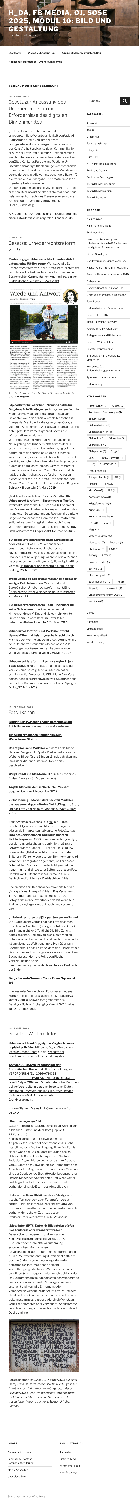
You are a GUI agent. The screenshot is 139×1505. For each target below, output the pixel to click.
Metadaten (97, 542)
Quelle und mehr (19, 1312)
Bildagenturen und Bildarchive (104, 335)
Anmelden (92, 621)
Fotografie (92, 150)
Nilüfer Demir (65, 926)
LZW (107, 522)
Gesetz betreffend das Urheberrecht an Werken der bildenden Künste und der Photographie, (43, 1130)
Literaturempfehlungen (100, 348)
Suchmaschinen (96, 232)
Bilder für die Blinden (35, 756)
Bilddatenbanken (100, 431)
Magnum (95, 529)
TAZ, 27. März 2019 (55, 622)
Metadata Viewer (100, 535)
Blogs (115, 451)
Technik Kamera (96, 197)
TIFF (119, 581)
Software (96, 568)
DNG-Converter (113, 457)
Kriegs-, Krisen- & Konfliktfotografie (107, 267)
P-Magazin (23, 396)
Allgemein (92, 123)
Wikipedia (61, 1217)
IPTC (109, 483)
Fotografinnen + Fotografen (102, 328)
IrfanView (96, 490)
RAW (106, 555)
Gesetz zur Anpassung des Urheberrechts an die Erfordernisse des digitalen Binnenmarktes (107, 243)
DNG (93, 457)
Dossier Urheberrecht (23, 1052)
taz (51, 822)
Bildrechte (117, 438)
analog (90, 129)
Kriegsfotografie (100, 503)
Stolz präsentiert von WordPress (26, 1496)
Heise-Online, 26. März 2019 (52, 652)
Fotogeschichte (99, 477)
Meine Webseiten (18, 1469)
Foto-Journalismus (97, 143)
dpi (92, 464)
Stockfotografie (99, 575)
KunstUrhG (97, 509)
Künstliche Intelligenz (99, 225)
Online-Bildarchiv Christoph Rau (81, 52)
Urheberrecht (112, 588)
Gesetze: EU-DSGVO (98, 315)
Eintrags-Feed (95, 628)
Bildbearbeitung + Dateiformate (105, 308)
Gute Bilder (93, 156)
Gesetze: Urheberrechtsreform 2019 (108, 274)
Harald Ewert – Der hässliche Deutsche (34, 874)
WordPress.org (95, 642)
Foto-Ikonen (21, 712)
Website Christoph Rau (41, 52)
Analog (117, 405)
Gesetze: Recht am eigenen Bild (105, 287)
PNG (113, 548)
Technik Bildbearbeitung (101, 183)
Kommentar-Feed (97, 635)
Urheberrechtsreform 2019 (106, 594)
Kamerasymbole (100, 496)
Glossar (94, 483)
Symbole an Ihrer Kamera (101, 377)
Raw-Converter (99, 562)
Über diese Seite (17, 1476)
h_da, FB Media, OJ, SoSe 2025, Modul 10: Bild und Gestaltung (60, 21)
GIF (118, 477)
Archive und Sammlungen (105, 412)
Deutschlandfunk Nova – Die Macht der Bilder (39, 878)
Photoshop (97, 548)
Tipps (93, 588)
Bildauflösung (94, 384)
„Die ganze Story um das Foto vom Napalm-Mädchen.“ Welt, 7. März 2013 (44, 809)
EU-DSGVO (108, 464)
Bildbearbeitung (99, 425)
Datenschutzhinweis (19, 1452)
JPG (112, 490)
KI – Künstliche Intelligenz (101, 163)
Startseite (15, 52)
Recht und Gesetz (97, 170)
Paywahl (116, 542)
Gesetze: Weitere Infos (33, 1033)
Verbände (96, 601)
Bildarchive (93, 136)
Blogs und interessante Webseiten (106, 294)
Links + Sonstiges (97, 254)
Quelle (13, 205)
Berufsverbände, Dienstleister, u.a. (106, 260)
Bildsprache (93, 281)
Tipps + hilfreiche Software (102, 321)
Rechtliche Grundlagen (100, 177)
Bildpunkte (96, 438)
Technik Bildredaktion (99, 190)
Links (93, 522)
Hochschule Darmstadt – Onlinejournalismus (35, 61)
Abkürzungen (94, 218)
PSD (93, 555)
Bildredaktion (98, 444)
